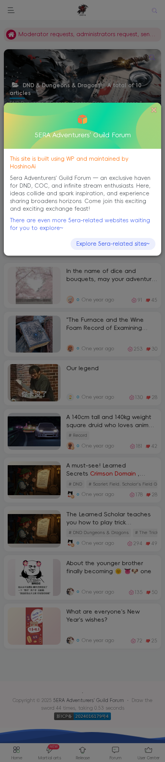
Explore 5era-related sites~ (113, 243)
